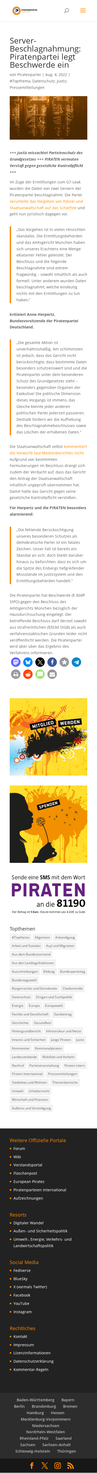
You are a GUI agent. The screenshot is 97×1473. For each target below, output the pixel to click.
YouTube (21, 1303)
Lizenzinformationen (32, 1352)
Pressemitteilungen (27, 87)
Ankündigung (65, 937)
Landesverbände (24, 1057)
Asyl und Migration (60, 945)
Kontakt (20, 1336)
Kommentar (21, 1048)
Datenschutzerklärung (33, 1361)
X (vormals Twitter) (30, 1286)
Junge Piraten (61, 1039)
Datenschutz (43, 81)
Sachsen (27, 1444)
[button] (15, 662)
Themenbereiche (65, 1082)
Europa (34, 1005)
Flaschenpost (25, 1173)
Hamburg (35, 1412)
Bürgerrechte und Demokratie (34, 988)
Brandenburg (44, 1406)
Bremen (70, 1406)
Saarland (64, 1438)
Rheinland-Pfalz (34, 1438)
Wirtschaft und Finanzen (30, 1099)
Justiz (62, 81)
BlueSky (20, 1278)
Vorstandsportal (27, 1164)
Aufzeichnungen (28, 1198)
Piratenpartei (29, 74)
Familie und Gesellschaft (30, 1014)
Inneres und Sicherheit (29, 1039)
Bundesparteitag (72, 971)
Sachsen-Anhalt (56, 1444)
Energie (17, 1005)
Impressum (23, 1344)
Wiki (17, 1156)
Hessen (57, 1412)
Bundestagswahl (24, 980)
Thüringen (66, 1451)
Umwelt (17, 1091)
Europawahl (54, 1005)
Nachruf (18, 1065)
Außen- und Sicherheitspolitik (40, 1230)
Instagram (22, 1311)
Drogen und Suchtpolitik (54, 997)
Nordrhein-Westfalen (45, 1431)
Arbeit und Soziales (26, 945)
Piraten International (27, 1074)
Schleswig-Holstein (32, 1451)
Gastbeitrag (63, 1014)
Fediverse (22, 1270)
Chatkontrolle (73, 988)
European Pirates (28, 1181)
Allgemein (42, 937)
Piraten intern (74, 1065)
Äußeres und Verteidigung (31, 1108)
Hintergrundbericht (26, 1031)
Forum (19, 1148)
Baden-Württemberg (35, 1399)
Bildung (49, 971)
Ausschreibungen (25, 971)
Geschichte (20, 1022)
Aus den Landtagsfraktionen (33, 963)
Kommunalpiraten (48, 1048)
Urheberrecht (39, 1091)
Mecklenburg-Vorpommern (46, 1419)
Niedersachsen (45, 1425)
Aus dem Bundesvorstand (31, 954)
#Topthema (20, 81)
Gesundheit (42, 1022)
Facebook (21, 1295)
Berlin (19, 1406)
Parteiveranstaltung (44, 1065)
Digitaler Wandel (28, 1222)
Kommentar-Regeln (30, 1369)
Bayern (67, 1399)
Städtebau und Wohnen (29, 1082)
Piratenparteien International (39, 1189)
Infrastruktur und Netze (63, 1031)
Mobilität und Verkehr (58, 1057)
